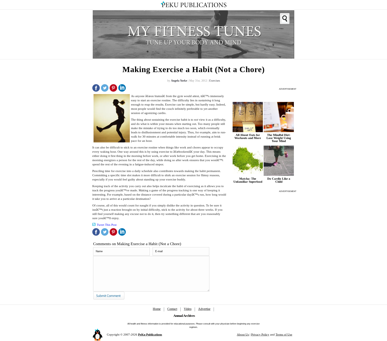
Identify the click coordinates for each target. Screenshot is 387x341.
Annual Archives (184, 316)
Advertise (204, 309)
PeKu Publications (150, 334)
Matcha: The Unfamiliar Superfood (247, 180)
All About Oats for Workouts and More (247, 137)
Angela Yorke (179, 80)
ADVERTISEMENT (287, 89)
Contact (172, 309)
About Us (243, 334)
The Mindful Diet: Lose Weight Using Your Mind (278, 138)
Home (157, 309)
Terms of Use (284, 334)
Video (187, 309)
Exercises (214, 80)
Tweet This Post (107, 224)
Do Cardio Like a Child (278, 180)
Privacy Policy (260, 334)
